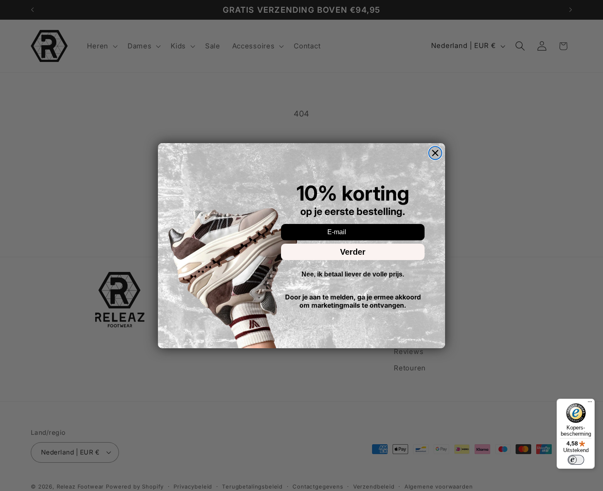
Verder (352, 251)
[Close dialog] (435, 153)
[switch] (576, 460)
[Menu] (590, 404)
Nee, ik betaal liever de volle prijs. (353, 274)
